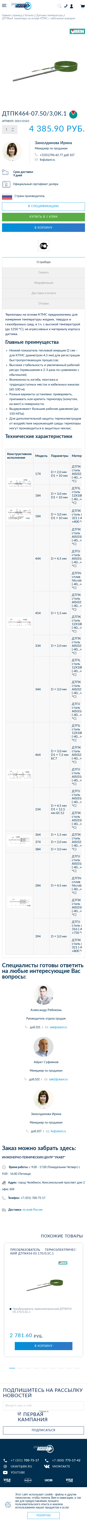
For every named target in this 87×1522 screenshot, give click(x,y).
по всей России (32, 1209)
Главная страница (12, 15)
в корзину (44, 227)
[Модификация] (43, 283)
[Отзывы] (43, 304)
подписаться (43, 1430)
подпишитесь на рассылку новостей (43, 1393)
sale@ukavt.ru (58, 1027)
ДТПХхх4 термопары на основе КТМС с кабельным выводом (38, 18)
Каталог (29, 15)
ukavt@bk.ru (21, 1466)
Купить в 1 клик (44, 216)
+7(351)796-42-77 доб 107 (57, 155)
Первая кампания (33, 1417)
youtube (18, 1472)
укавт (43, 1449)
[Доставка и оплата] (43, 293)
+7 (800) (66, 1460)
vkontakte (61, 1466)
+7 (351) (25, 1460)
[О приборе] (43, 262)
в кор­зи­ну (44, 1346)
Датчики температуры (49, 15)
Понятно (43, 1515)
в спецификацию (43, 206)
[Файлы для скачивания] (43, 273)
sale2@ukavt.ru (58, 1079)
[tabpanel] (43, 1299)
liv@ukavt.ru (47, 159)
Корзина (83, 6)
